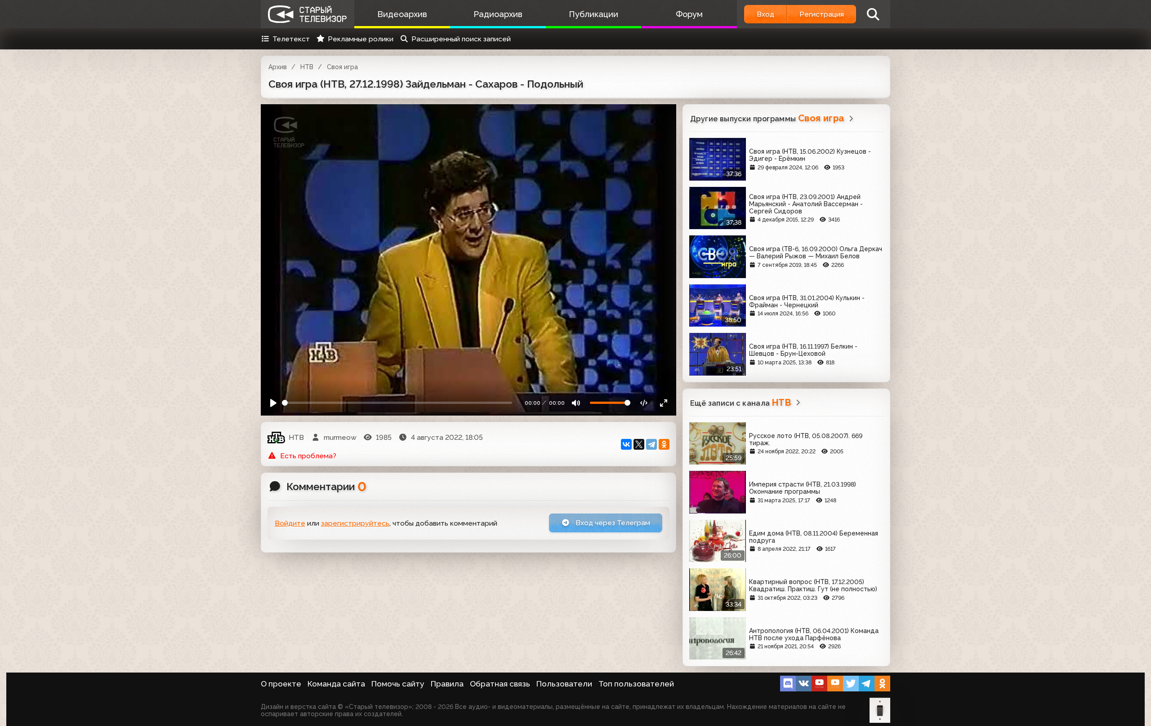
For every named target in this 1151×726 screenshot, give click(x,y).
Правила (447, 683)
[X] (638, 444)
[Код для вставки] (644, 402)
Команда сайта (336, 683)
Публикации (593, 14)
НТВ (306, 67)
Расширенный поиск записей (461, 39)
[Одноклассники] (664, 444)
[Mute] (576, 402)
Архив (277, 67)
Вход (765, 14)
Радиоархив (497, 14)
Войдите (290, 523)
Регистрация (821, 14)
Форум (689, 14)
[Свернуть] (663, 402)
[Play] (273, 402)
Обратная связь (500, 683)
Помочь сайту (397, 683)
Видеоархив (402, 14)
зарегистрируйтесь (355, 523)
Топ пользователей (636, 683)
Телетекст (291, 39)
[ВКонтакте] (626, 444)
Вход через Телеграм (612, 522)
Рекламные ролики (360, 39)
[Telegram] (651, 444)
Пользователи (564, 683)
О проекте (281, 683)
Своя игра (342, 67)
